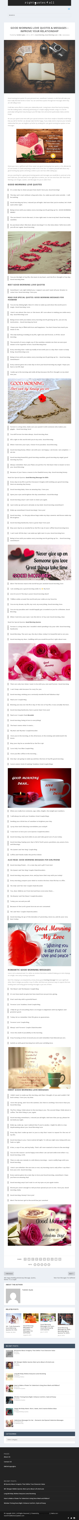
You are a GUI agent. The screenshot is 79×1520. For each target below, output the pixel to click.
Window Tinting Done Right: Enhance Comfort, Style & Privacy (25, 1503)
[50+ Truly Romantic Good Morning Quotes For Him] (13, 1318)
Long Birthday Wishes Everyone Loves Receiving (20, 1493)
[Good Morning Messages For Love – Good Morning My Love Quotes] (48, 1317)
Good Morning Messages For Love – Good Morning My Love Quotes (47, 1327)
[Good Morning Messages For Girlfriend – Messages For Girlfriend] (31, 1318)
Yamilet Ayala (20, 35)
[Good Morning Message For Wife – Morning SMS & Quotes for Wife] (65, 1319)
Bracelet (31, 715)
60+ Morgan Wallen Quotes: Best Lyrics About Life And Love (24, 1489)
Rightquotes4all (44, 1513)
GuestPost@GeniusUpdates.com (14, 1516)
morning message (49, 980)
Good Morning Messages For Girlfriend (39, 860)
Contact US (8, 1462)
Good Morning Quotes (33, 622)
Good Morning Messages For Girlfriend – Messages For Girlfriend (28, 1329)
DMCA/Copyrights (10, 1466)
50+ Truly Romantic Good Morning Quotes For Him (13, 1328)
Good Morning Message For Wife (37, 477)
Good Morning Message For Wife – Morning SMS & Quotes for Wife (65, 1330)
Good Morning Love (51, 35)
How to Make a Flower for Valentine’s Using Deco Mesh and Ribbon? (27, 1498)
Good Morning (39, 35)
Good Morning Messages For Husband (36, 298)
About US (7, 1457)
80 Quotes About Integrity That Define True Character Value (24, 1484)
